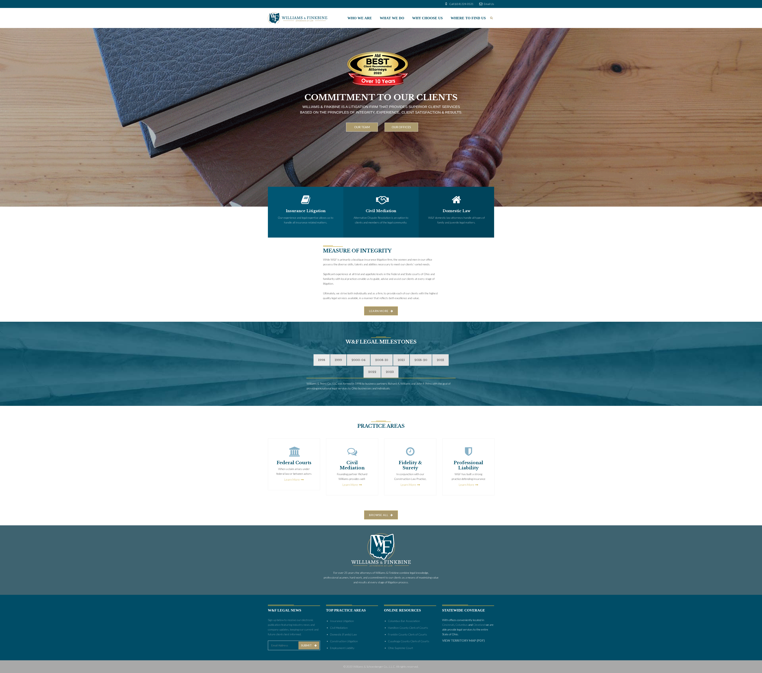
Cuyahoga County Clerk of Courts (408, 641)
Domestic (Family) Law (343, 634)
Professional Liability (468, 465)
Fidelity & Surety (410, 465)
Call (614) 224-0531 (461, 4)
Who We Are (359, 18)
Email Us (488, 4)
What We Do (392, 18)
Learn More (292, 479)
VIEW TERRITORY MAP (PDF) (463, 640)
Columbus (461, 624)
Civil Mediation (352, 465)
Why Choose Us (427, 18)
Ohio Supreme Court (400, 648)
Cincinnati (448, 624)
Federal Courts (294, 462)
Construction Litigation (344, 641)
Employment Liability (342, 648)
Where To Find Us (468, 18)
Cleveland (479, 624)
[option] (294, 464)
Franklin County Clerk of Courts (407, 634)
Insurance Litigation (342, 621)
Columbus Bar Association (404, 621)
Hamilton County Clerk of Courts (408, 627)
